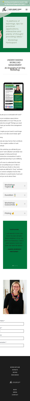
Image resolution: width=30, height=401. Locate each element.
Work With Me (15, 367)
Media (15, 392)
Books (15, 372)
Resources (15, 375)
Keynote (15, 370)
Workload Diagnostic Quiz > (16, 4)
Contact (15, 395)
